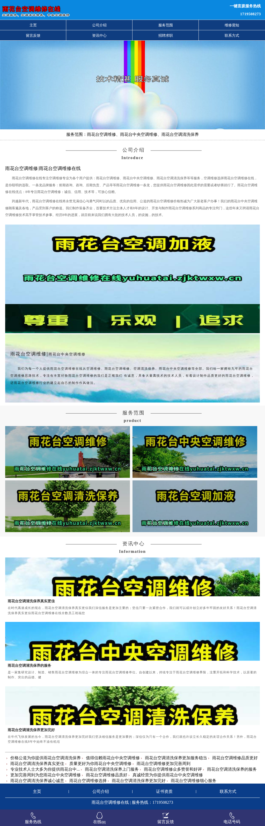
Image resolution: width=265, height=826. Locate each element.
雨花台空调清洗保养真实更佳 (31, 601)
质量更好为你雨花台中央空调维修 (100, 763)
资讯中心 (99, 35)
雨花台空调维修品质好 (106, 775)
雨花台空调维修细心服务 (193, 780)
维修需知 (232, 25)
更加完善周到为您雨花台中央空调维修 (45, 775)
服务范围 (165, 25)
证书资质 (164, 791)
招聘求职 (165, 35)
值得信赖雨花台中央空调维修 (113, 758)
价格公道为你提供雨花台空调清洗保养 (45, 758)
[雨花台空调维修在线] (81, 10)
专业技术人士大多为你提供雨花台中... (45, 769)
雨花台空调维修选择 (88, 780)
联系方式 (232, 35)
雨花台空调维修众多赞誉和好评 (173, 769)
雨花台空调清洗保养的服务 (29, 665)
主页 (33, 25)
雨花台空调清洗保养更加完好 (31, 730)
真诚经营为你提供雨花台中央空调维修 (167, 775)
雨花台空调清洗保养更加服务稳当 (176, 758)
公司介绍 (99, 25)
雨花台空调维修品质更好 (235, 758)
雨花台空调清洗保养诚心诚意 (37, 780)
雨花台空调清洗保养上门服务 (112, 769)
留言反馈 (33, 35)
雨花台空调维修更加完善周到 (163, 763)
